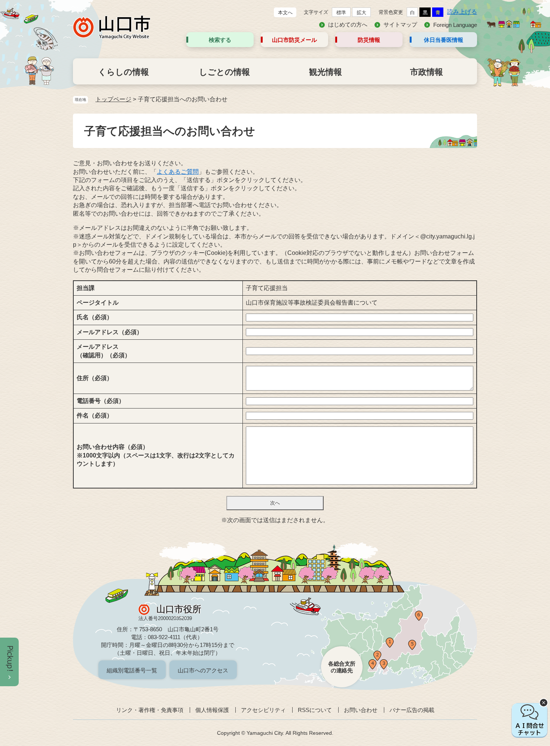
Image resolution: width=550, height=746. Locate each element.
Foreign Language (455, 25)
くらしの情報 (123, 72)
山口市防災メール (294, 40)
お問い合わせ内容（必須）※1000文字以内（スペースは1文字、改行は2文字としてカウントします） (156, 455)
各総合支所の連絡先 (341, 666)
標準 (341, 12)
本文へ (285, 12)
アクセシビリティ (263, 710)
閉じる (543, 702)
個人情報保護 (212, 710)
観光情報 (325, 72)
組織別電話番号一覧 (132, 670)
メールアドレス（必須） (110, 332)
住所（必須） (95, 378)
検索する (220, 40)
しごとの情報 (224, 72)
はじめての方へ (347, 24)
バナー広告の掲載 (411, 710)
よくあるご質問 (178, 172)
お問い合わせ (361, 710)
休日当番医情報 (443, 40)
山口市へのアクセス (203, 670)
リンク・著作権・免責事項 (149, 710)
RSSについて (315, 710)
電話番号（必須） (101, 401)
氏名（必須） (95, 317)
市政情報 (426, 72)
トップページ (113, 99)
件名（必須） (95, 415)
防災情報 (369, 40)
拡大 (361, 12)
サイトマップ (400, 24)
